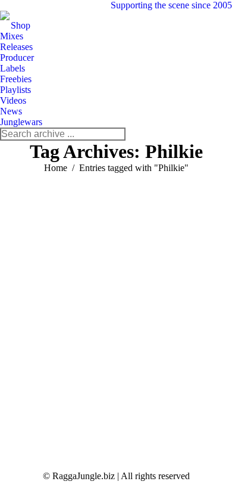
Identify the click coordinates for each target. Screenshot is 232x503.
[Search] (116, 134)
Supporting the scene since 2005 (171, 5)
